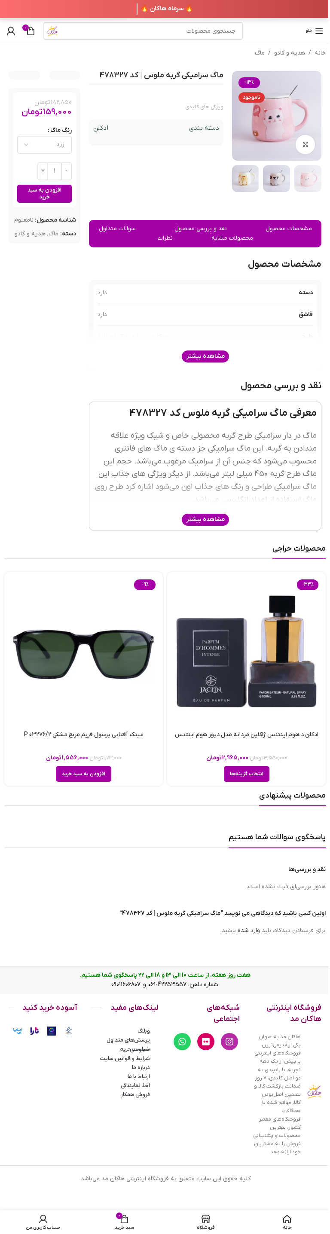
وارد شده (249, 930)
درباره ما (141, 1067)
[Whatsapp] (182, 1041)
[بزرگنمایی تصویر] (305, 144)
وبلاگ (144, 1031)
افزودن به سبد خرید (44, 193)
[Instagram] (229, 1041)
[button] (83, 774)
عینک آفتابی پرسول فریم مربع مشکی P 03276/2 (84, 735)
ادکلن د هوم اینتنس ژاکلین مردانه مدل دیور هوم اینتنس (246, 735)
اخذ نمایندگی (135, 1085)
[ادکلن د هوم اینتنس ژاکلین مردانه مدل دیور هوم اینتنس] (246, 651)
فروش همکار (135, 1094)
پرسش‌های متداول (128, 1040)
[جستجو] (52, 31)
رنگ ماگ (61, 130)
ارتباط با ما (139, 1076)
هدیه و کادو (289, 53)
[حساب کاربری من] (10, 31)
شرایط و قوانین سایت (125, 1058)
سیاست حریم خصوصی (134, 1049)
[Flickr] (205, 1041)
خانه (320, 53)
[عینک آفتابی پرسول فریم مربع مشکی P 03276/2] (84, 651)
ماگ (260, 53)
